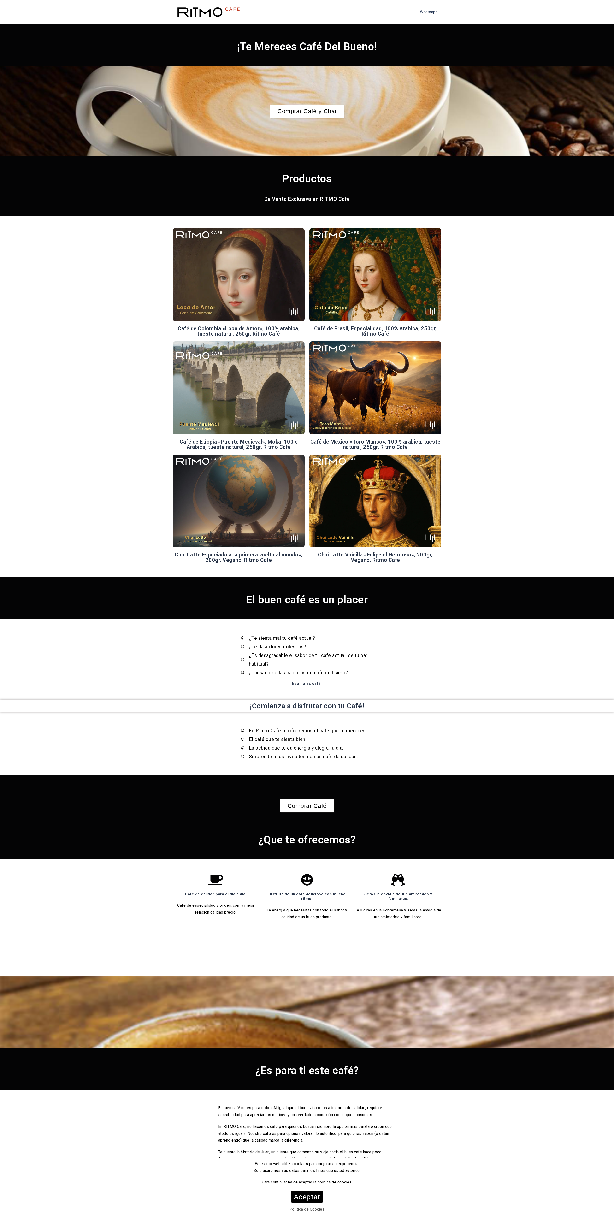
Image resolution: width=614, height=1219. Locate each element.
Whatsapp (429, 12)
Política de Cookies (307, 1209)
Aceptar (307, 1197)
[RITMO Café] (208, 11)
